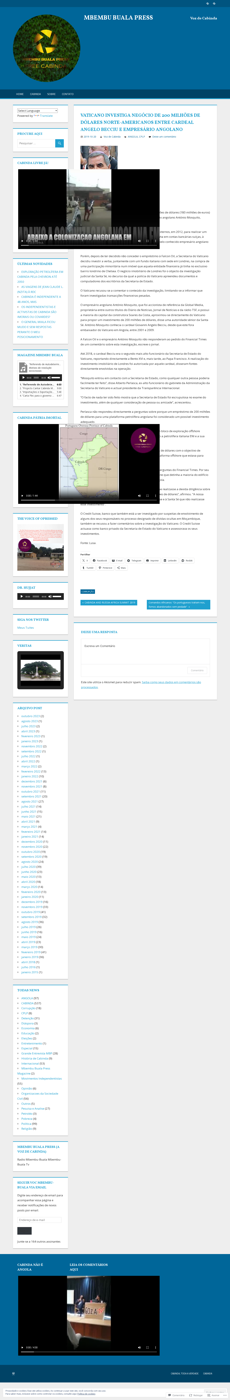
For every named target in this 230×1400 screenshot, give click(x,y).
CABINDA (35, 94)
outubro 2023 (30, 716)
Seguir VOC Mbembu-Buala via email (35, 1185)
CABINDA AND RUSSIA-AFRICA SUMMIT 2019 (107, 603)
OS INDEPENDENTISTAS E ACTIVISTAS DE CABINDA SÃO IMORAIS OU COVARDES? (36, 312)
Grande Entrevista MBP (36, 1053)
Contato (68, 94)
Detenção (27, 1018)
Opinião (26, 1088)
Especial (26, 1048)
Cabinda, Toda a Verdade (185, 1373)
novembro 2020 (31, 847)
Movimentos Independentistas (41, 1078)
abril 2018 (28, 962)
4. (37, 395)
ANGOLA (133, 136)
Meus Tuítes (25, 628)
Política (26, 1124)
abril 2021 (28, 821)
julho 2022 (28, 756)
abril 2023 (28, 731)
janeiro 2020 (29, 897)
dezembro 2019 (31, 902)
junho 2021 (29, 811)
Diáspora (27, 1023)
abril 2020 (28, 882)
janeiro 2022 (29, 776)
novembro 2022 (31, 746)
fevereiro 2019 (31, 952)
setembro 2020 (31, 857)
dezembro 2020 (31, 842)
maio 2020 (28, 877)
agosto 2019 (29, 922)
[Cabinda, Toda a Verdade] (207, 3)
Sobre (51, 94)
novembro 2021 (31, 786)
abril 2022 (28, 761)
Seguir (24, 1231)
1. (37, 384)
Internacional (30, 1063)
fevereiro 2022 (31, 771)
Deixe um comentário (164, 136)
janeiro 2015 (29, 972)
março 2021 (29, 826)
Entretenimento (31, 1043)
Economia (28, 1028)
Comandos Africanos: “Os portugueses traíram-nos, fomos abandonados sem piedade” (176, 604)
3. (37, 391)
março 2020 (29, 887)
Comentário (197, 670)
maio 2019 (28, 937)
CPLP (142, 136)
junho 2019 (29, 932)
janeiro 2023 (29, 741)
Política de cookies (86, 1393)
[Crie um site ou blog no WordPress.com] (13, 1373)
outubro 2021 (30, 791)
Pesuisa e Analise (32, 1108)
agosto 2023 (29, 721)
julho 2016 (28, 967)
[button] (33, 676)
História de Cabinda (34, 1058)
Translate (46, 116)
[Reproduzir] (23, 377)
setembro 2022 (31, 751)
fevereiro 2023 (31, 736)
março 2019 (29, 947)
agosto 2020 (29, 862)
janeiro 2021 (29, 836)
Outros (26, 1104)
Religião (26, 1129)
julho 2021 (28, 806)
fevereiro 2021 (31, 832)
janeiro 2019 (29, 957)
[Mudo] (49, 377)
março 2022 (29, 766)
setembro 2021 (31, 796)
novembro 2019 (31, 907)
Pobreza (26, 1119)
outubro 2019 (30, 912)
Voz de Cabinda (112, 136)
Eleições (26, 1038)
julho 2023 (28, 726)
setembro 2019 (31, 917)
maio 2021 (28, 816)
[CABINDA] (214, 3)
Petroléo (26, 1114)
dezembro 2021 (31, 781)
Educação (28, 1033)
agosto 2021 (29, 801)
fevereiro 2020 (31, 892)
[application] (40, 377)
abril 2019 (28, 942)
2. (37, 388)
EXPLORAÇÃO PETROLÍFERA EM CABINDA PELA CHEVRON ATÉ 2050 (40, 277)
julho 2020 (28, 867)
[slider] (56, 377)
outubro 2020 (30, 852)
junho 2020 (29, 872)
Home (20, 94)
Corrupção (87, 591)
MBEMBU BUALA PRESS (118, 18)
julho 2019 (28, 927)
